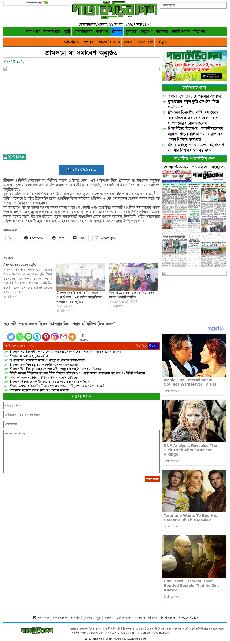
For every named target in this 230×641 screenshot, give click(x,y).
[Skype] (37, 334)
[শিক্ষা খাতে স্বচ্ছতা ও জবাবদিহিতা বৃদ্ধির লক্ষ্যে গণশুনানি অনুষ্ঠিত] (133, 277)
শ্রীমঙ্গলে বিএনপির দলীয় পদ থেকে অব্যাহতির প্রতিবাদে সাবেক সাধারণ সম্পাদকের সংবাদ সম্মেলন (65, 352)
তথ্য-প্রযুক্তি (71, 42)
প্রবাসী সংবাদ (180, 31)
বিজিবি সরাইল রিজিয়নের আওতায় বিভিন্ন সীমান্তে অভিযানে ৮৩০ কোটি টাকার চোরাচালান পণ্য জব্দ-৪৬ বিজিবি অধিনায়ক (77, 373)
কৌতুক (162, 42)
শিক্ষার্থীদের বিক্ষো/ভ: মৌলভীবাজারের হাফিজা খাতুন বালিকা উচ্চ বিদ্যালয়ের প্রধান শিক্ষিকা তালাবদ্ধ (195, 134)
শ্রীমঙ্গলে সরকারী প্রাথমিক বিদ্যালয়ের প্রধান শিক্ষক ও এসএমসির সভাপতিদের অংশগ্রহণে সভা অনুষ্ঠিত (79, 297)
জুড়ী (67, 31)
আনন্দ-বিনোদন (109, 42)
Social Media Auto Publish (98, 639)
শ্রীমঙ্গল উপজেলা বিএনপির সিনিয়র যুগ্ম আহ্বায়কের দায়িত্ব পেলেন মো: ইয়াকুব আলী (57, 386)
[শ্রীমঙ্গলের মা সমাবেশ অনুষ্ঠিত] (29, 281)
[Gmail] (63, 334)
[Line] (28, 334)
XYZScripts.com (137, 639)
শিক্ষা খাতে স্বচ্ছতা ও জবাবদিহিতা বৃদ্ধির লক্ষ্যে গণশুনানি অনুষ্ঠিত (131, 295)
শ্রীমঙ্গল (117, 31)
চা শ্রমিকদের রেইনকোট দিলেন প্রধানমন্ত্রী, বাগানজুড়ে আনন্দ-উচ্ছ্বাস (47, 360)
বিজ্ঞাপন (199, 31)
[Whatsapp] (20, 334)
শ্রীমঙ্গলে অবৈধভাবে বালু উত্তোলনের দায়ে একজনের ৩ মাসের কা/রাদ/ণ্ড (50, 382)
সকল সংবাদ (51, 31)
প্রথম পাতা (32, 31)
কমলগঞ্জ (102, 31)
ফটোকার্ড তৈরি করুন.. (84, 170)
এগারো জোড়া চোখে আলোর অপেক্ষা (194, 96)
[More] (72, 334)
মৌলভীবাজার (83, 31)
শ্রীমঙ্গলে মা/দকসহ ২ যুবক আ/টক (29, 356)
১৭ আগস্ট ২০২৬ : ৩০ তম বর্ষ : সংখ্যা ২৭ (194, 167)
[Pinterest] (46, 334)
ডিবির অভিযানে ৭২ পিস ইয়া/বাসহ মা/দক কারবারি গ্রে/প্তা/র (43, 377)
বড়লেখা (146, 31)
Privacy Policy (188, 618)
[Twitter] (11, 334)
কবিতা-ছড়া (145, 42)
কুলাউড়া (131, 31)
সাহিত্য (128, 42)
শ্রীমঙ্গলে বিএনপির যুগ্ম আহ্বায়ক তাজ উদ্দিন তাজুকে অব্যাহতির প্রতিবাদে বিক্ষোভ (55, 369)
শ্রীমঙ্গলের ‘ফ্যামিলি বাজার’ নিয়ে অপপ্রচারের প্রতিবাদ (39, 390)
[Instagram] (55, 334)
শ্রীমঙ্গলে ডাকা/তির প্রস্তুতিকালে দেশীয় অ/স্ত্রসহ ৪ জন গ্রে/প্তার (44, 365)
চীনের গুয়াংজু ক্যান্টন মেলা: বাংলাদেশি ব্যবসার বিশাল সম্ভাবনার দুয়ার (196, 147)
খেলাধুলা (89, 42)
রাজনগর (162, 31)
